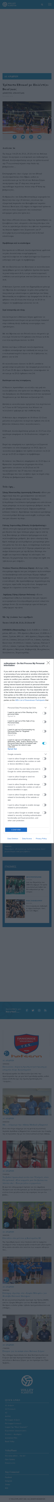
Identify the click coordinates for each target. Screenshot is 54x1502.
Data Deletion (12, 839)
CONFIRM (16, 830)
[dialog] (27, 751)
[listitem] (27, 707)
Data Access (27, 839)
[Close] (49, 663)
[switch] (44, 713)
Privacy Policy (41, 839)
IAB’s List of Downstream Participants (30, 700)
